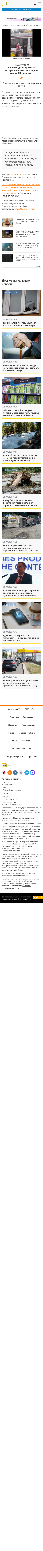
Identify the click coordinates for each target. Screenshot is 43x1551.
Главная (5, 25)
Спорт (11, 733)
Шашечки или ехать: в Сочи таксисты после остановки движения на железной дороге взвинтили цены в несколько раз (21, 188)
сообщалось (18, 174)
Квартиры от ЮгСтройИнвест (21, 9)
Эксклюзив (13, 709)
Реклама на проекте (11, 779)
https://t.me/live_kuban (25, 209)
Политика (14, 717)
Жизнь (8, 335)
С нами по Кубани (26, 733)
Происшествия (11, 292)
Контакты (29, 709)
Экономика (10, 605)
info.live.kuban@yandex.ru (11, 790)
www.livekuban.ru (13, 844)
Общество (12, 725)
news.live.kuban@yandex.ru (12, 804)
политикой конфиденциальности (16, 887)
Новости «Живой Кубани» (21, 25)
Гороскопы (32, 756)
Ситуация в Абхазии (21, 748)
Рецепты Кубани (15, 756)
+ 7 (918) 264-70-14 (9, 784)
